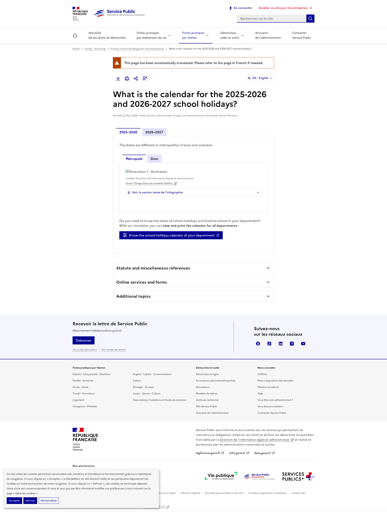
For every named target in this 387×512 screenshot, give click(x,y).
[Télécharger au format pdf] (118, 78)
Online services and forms (141, 282)
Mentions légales (190, 493)
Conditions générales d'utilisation (267, 493)
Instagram (292, 344)
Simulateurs (202, 387)
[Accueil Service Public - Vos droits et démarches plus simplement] (120, 17)
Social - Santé (80, 387)
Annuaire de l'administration (212, 413)
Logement (78, 400)
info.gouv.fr (237, 453)
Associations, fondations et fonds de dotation (159, 400)
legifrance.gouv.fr (208, 453)
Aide (260, 393)
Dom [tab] (154, 158)
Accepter (14, 501)
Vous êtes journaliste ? (270, 406)
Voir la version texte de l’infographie (157, 192)
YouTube (303, 344)
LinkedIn (281, 344)
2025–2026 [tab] (128, 132)
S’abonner (83, 340)
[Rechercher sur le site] (310, 19)
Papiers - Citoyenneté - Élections (91, 374)
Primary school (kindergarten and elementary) (137, 49)
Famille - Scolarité (83, 380)
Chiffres (262, 374)
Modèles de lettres (206, 393)
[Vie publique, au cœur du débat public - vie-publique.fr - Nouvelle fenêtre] (221, 476)
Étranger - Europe (143, 387)
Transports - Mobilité (85, 406)
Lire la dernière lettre (85, 349)
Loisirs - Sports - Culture (146, 393)
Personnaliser (49, 501)
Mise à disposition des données (275, 380)
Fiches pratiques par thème (193, 35)
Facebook (258, 344)
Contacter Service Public (301, 35)
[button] (144, 78)
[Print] (127, 78)
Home (76, 49)
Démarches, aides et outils (229, 35)
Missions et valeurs (268, 387)
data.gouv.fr (262, 453)
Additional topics (133, 296)
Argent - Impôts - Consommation (152, 374)
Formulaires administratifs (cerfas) (215, 380)
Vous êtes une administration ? (275, 400)
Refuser (30, 501)
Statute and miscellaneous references (153, 268)
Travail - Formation (83, 393)
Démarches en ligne (207, 374)
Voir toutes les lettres (113, 349)
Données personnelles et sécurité (224, 493)
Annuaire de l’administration (268, 35)
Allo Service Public (206, 406)
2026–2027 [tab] (154, 132)
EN (260, 78)
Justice (137, 380)
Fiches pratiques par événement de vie (151, 35)
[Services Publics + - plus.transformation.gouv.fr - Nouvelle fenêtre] (298, 476)
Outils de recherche (207, 400)
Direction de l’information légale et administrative (255, 440)
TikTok (269, 344)
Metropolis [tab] (134, 158)
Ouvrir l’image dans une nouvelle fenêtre (149, 183)
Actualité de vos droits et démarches (107, 35)
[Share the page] (135, 78)
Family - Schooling (95, 49)
